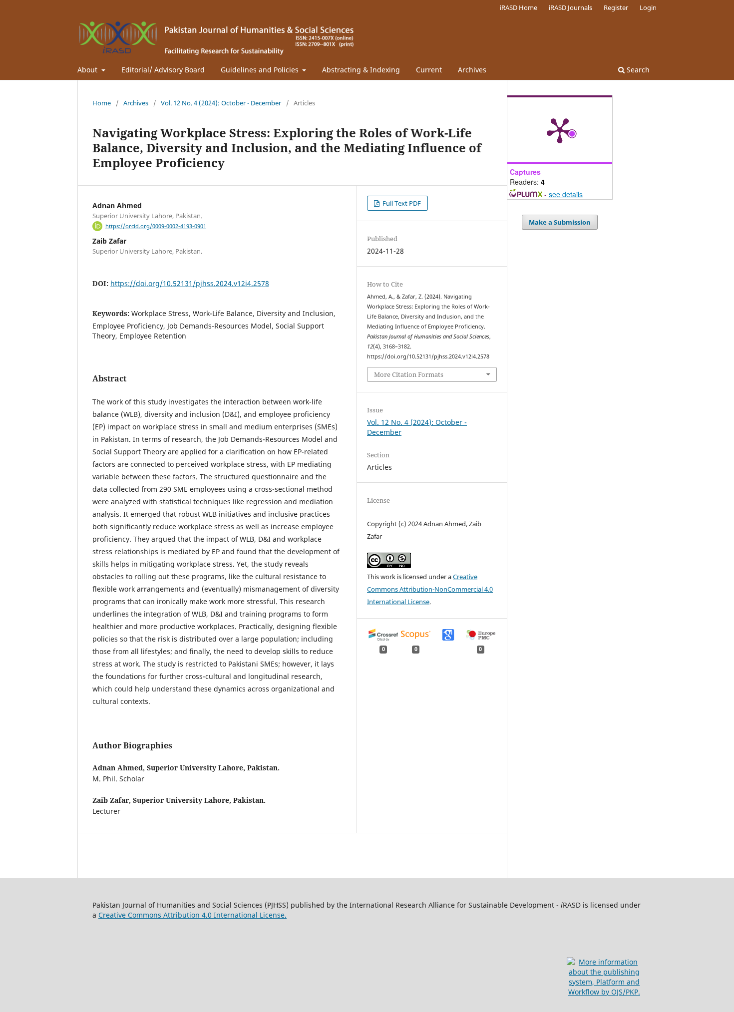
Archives (472, 69)
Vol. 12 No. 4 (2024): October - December (221, 102)
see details (566, 194)
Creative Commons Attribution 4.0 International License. (192, 915)
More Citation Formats (408, 374)
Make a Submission (560, 222)
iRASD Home (518, 7)
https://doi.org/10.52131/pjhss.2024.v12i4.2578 (189, 283)
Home (101, 102)
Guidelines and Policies (261, 69)
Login (648, 7)
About (88, 69)
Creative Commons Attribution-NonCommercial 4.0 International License (430, 589)
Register (616, 7)
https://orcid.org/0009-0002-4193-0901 (155, 226)
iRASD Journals (570, 7)
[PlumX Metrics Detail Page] (560, 130)
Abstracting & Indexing (361, 69)
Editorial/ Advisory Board (163, 69)
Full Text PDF (401, 203)
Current (429, 69)
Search (637, 69)
